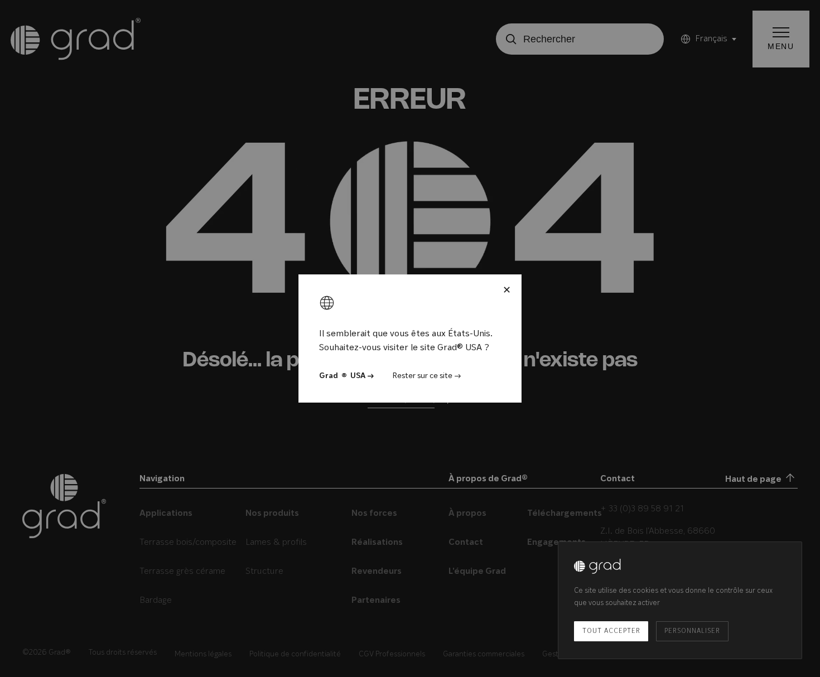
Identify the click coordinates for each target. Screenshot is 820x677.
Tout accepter (611, 631)
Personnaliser (692, 631)
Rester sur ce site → (426, 376)
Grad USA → (346, 376)
